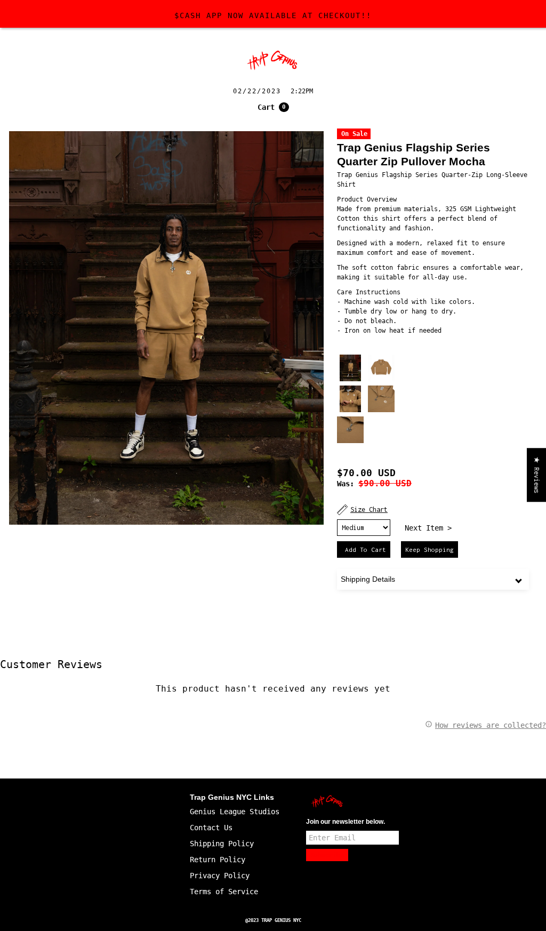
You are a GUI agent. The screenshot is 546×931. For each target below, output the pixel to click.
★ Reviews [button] (537, 474)
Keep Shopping (429, 549)
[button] (273, 107)
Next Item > (428, 528)
